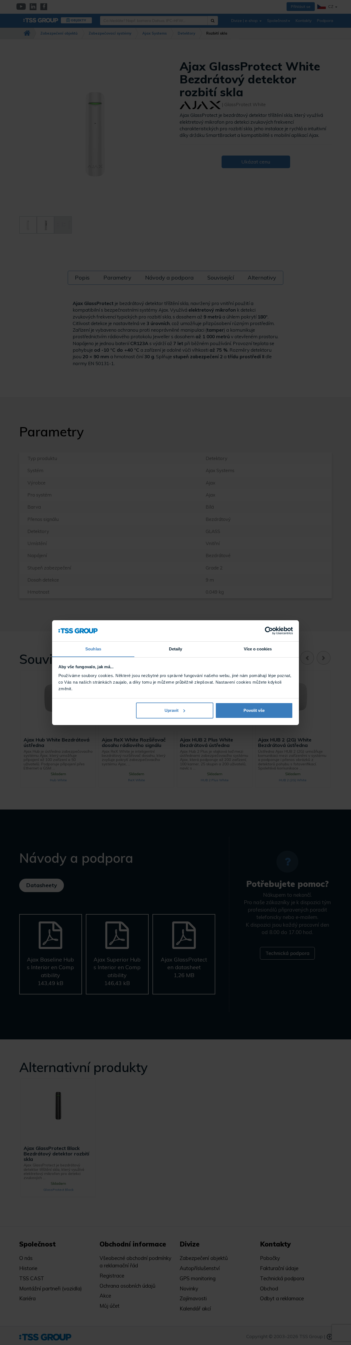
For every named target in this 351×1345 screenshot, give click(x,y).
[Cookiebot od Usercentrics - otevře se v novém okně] (269, 631)
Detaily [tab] (175, 648)
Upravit (172, 710)
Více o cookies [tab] (258, 648)
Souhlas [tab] (93, 648)
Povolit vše (254, 710)
